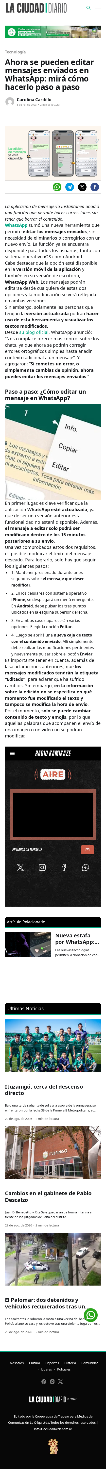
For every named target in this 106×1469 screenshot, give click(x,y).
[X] (82, 187)
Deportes (52, 1363)
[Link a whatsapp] (91, 1313)
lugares (46, 1369)
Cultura (34, 1363)
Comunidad (90, 1363)
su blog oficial (34, 332)
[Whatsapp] (57, 187)
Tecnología (15, 52)
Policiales (64, 1369)
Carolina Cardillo (34, 99)
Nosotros (17, 1363)
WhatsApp (16, 225)
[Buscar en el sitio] (88, 8)
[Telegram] (69, 187)
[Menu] (98, 8)
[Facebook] (94, 187)
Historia (70, 1363)
